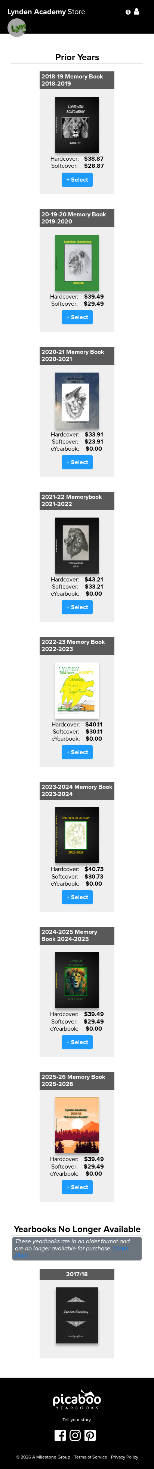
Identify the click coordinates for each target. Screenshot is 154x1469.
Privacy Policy (124, 1457)
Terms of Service (90, 1457)
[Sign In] (140, 11)
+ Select (77, 179)
